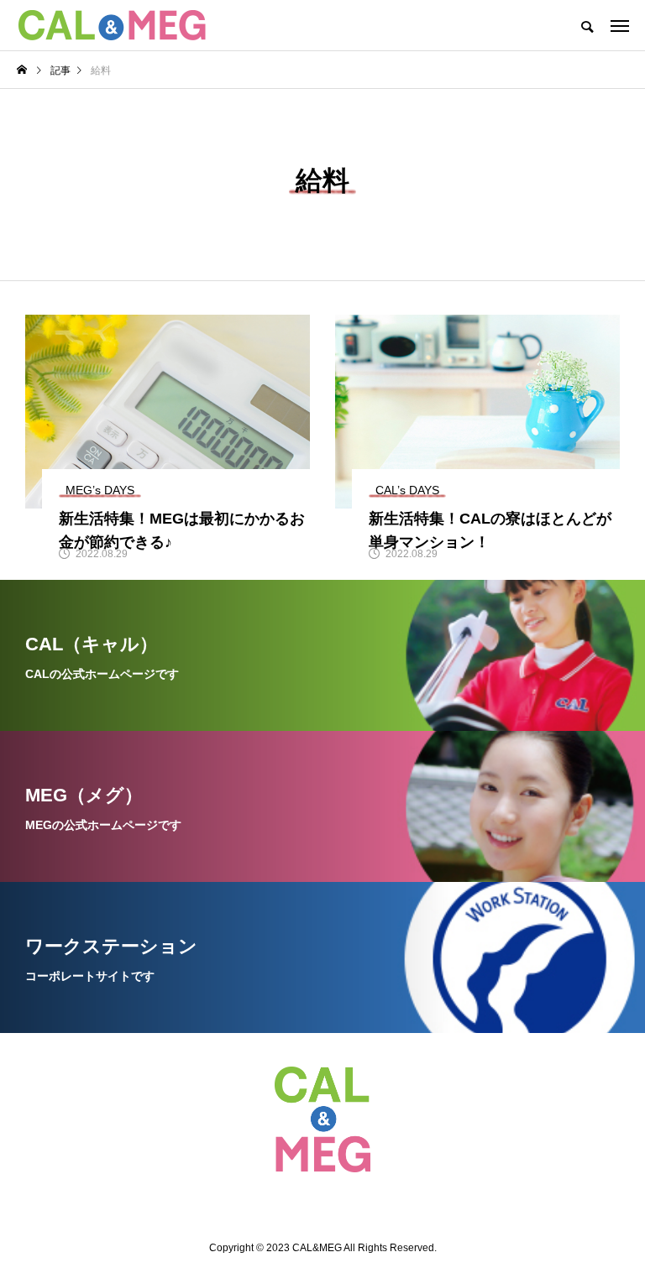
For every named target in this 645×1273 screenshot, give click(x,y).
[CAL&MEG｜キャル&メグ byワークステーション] (112, 25)
